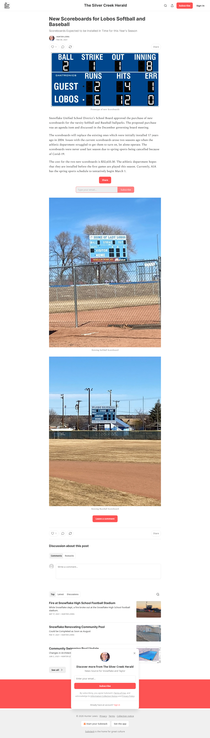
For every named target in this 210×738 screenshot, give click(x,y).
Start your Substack (96, 723)
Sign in (200, 5)
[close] (134, 653)
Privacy (103, 716)
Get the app (120, 723)
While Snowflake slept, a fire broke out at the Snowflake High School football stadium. (89, 609)
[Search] (165, 5)
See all (55, 669)
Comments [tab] (56, 555)
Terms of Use (120, 693)
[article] (105, 610)
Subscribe (184, 5)
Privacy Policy (128, 696)
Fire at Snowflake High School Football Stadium (82, 603)
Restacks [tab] (69, 555)
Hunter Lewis (62, 37)
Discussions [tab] (72, 594)
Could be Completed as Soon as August (70, 631)
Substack (89, 731)
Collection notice (125, 716)
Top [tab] (52, 594)
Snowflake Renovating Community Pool (77, 627)
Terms (112, 716)
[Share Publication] (172, 5)
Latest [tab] (60, 594)
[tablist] (62, 556)
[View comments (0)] (63, 47)
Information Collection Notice (104, 696)
